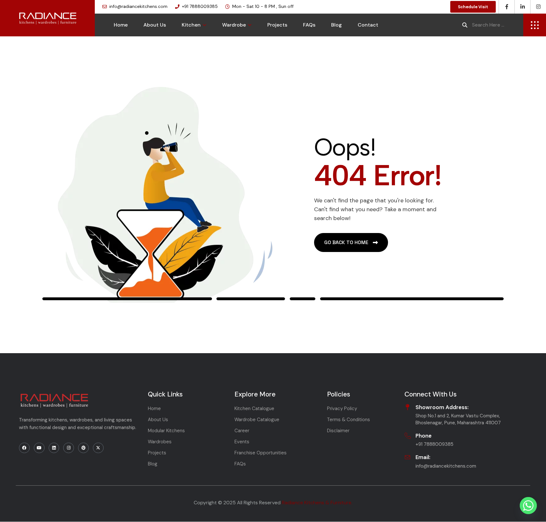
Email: (423, 457)
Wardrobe (234, 24)
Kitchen (191, 24)
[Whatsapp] (528, 505)
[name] (534, 25)
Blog (336, 24)
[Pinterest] (83, 448)
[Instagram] (68, 448)
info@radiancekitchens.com (138, 6)
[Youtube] (39, 448)
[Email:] (407, 457)
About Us (154, 24)
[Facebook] (24, 448)
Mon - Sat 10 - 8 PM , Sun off (263, 6)
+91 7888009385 (200, 6)
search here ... (488, 24)
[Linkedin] (54, 448)
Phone (424, 436)
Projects (277, 24)
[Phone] (407, 436)
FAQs (309, 24)
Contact (368, 24)
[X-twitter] (98, 448)
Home (121, 24)
